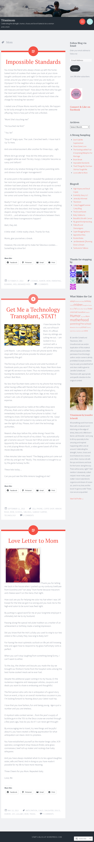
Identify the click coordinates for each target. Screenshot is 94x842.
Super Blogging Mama (81, 231)
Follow (75, 68)
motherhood (79, 320)
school (19, 512)
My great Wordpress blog (82, 221)
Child (40, 810)
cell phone (37, 509)
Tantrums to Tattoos (80, 248)
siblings (27, 512)
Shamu (89, 327)
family (79, 309)
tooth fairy (73, 331)
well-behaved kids (21, 284)
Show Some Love (79, 146)
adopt (72, 301)
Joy (13, 814)
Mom (49, 281)
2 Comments (42, 284)
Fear (82, 309)
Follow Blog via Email (78, 44)
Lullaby (19, 814)
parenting (56, 281)
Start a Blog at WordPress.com (47, 837)
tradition (78, 331)
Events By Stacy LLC (80, 195)
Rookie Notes (78, 238)
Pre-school (85, 323)
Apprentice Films (79, 235)
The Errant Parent (79, 212)
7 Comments (48, 814)
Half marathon (80, 312)
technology (10, 515)
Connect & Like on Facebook (80, 108)
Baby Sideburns (79, 215)
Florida (85, 309)
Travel (33, 814)
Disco (57, 810)
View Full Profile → (77, 498)
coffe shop (49, 509)
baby (82, 301)
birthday (87, 301)
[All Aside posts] (33, 299)
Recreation (73, 327)
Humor (42, 281)
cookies (34, 281)
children (78, 305)
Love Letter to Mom (33, 540)
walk (82, 331)
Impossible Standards (33, 61)
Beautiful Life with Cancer (82, 218)
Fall (75, 308)
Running (8, 284)
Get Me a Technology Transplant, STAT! (33, 313)
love (84, 316)
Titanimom (8, 20)
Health (88, 312)
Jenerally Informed (80, 198)
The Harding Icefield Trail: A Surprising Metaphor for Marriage (82, 152)
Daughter (49, 810)
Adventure (78, 301)
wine (86, 330)
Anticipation (31, 810)
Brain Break (77, 159)
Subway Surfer (40, 512)
